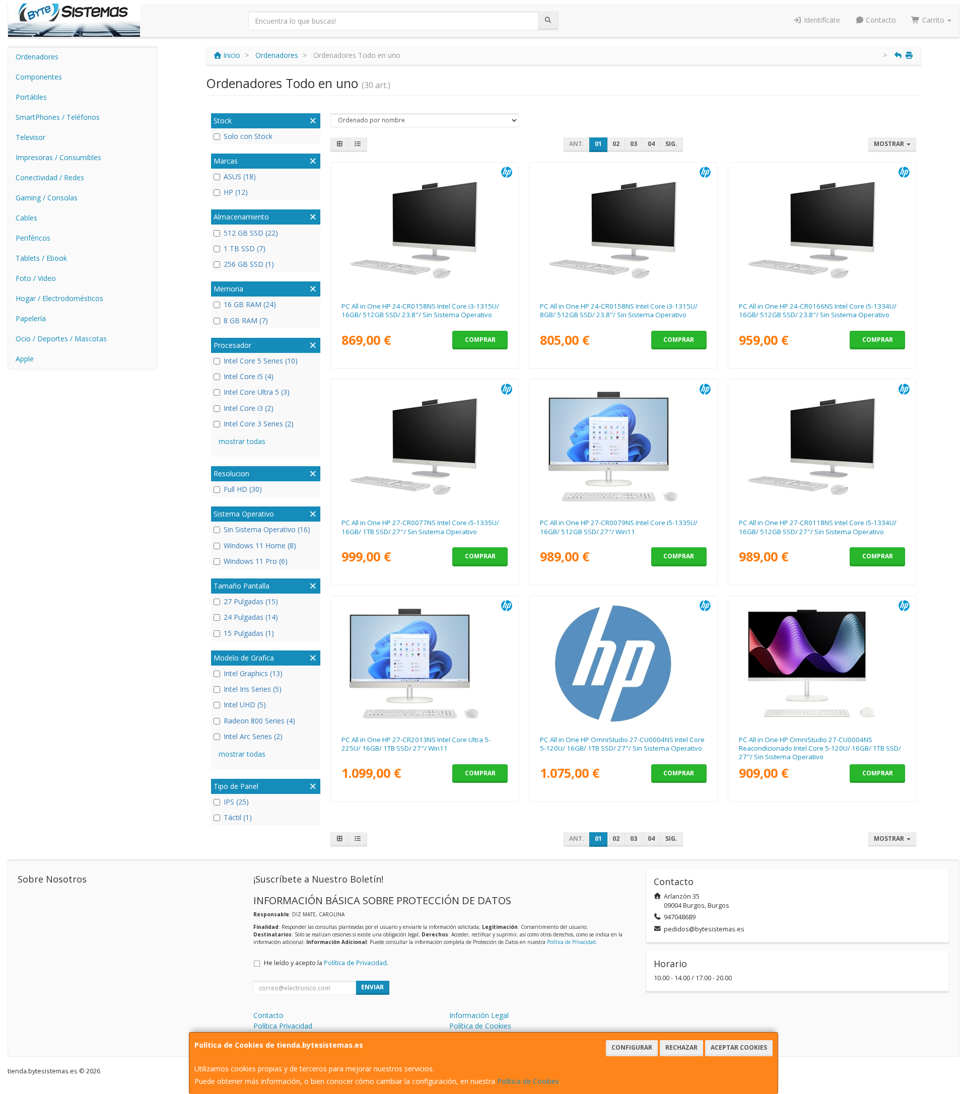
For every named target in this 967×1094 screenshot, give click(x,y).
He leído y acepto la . (326, 963)
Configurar (631, 1047)
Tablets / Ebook (41, 258)
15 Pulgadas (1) (249, 633)
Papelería (31, 318)
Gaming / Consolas (47, 197)
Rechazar (681, 1047)
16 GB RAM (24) (250, 304)
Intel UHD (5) (245, 704)
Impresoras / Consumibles (58, 157)
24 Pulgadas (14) (251, 617)
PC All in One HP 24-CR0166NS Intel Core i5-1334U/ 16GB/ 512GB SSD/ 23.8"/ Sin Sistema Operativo (817, 310)
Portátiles (31, 97)
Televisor (30, 137)
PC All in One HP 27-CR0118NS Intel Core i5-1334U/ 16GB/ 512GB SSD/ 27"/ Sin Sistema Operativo (817, 527)
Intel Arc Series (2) (253, 736)
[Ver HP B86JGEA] (424, 446)
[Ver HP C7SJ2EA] (623, 230)
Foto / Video (36, 278)
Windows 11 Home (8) (260, 545)
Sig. (671, 143)
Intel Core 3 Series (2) (259, 423)
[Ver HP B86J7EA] (623, 446)
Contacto (880, 20)
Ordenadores (37, 56)
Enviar (372, 987)
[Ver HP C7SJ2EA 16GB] (424, 230)
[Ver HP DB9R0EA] (822, 446)
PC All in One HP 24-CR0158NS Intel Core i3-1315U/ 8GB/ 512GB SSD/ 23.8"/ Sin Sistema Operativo (619, 310)
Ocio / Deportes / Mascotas (61, 338)
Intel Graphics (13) (253, 673)
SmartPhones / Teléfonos (58, 117)
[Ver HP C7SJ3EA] (424, 663)
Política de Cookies (528, 1081)
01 (598, 143)
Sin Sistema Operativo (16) (267, 529)
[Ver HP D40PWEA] (623, 663)
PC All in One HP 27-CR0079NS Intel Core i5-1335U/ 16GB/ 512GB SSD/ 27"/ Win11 (619, 527)
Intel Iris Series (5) (253, 689)
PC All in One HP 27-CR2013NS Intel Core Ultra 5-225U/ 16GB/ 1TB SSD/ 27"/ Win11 (416, 744)
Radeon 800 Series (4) (259, 720)
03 (633, 143)
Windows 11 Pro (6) (256, 561)
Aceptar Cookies (739, 1047)
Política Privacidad (282, 1026)
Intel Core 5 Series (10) (261, 361)
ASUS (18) (240, 176)
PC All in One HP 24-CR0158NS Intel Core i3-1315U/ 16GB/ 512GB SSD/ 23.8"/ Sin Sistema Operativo (420, 310)
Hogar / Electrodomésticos (59, 298)
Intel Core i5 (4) (248, 376)
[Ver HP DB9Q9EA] (822, 230)
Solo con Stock (248, 136)
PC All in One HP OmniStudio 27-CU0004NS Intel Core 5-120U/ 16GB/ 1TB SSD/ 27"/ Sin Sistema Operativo (622, 744)
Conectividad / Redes (50, 177)
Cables (26, 218)
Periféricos (33, 238)
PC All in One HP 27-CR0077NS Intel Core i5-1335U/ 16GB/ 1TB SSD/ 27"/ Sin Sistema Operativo (420, 527)
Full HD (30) (243, 489)
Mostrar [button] (890, 143)
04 (651, 143)
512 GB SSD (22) (251, 233)
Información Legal (479, 1015)
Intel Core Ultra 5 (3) (257, 392)
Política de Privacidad (571, 941)
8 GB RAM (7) (246, 320)
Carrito (933, 20)
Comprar (480, 339)
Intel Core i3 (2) (248, 408)
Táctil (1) (238, 817)
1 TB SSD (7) (244, 248)
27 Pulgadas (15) (251, 601)
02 (615, 143)
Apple (25, 358)
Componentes (39, 77)
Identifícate (821, 20)
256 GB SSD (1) (249, 264)
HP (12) (236, 192)
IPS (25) (236, 802)
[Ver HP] (822, 663)
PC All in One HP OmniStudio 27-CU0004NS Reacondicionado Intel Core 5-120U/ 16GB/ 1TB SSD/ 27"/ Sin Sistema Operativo (820, 748)
